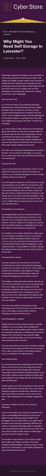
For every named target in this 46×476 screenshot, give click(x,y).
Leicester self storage (9, 241)
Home (5, 32)
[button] (23, 19)
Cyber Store (9, 58)
